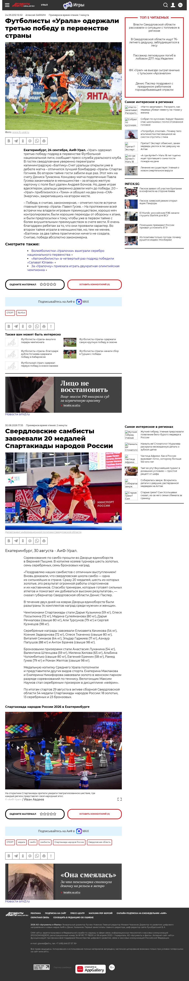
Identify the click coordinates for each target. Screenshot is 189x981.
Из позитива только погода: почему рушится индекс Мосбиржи (160, 238)
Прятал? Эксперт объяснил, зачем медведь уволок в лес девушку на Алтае (160, 146)
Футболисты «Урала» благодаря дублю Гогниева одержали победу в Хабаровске (39, 354)
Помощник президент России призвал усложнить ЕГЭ (157, 226)
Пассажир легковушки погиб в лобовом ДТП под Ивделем (154, 57)
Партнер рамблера (62, 967)
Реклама (36, 913)
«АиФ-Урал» (15, 799)
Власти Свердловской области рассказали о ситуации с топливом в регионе (154, 27)
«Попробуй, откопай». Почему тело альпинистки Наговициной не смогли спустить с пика (161, 134)
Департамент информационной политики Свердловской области (43, 532)
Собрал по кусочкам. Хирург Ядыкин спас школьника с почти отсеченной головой (162, 122)
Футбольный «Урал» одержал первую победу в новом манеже (39, 364)
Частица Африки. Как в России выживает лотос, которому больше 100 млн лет (161, 458)
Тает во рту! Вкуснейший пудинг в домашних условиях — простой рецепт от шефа (160, 471)
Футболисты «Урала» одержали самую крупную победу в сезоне (98, 341)
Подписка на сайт (55, 913)
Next (114, 745)
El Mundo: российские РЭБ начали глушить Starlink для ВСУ (159, 214)
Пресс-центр (77, 913)
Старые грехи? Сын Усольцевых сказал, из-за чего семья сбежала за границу (161, 495)
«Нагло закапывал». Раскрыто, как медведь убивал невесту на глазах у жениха (161, 109)
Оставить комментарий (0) (94, 284)
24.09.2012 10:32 (14, 15)
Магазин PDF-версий (100, 913)
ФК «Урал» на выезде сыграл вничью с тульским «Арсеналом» (154, 72)
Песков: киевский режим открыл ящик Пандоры (158, 202)
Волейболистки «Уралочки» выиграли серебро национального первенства (65, 252)
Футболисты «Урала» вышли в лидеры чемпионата (38, 341)
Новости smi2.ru (17, 414)
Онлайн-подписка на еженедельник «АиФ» (142, 913)
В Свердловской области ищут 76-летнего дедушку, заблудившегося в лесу (154, 42)
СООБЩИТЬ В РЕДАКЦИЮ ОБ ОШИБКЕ (73, 917)
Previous (12, 745)
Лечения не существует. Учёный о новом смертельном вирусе (160, 169)
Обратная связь (40, 917)
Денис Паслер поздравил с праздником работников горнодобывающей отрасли (154, 86)
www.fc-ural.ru (20, 132)
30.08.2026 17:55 (14, 425)
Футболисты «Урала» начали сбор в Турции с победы (99, 352)
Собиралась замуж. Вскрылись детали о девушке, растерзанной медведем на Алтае (160, 483)
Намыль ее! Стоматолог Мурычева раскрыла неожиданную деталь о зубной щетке (160, 446)
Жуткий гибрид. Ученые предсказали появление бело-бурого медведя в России (162, 434)
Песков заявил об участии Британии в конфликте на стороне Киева (161, 190)
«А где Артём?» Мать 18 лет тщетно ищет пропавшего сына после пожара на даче (161, 158)
